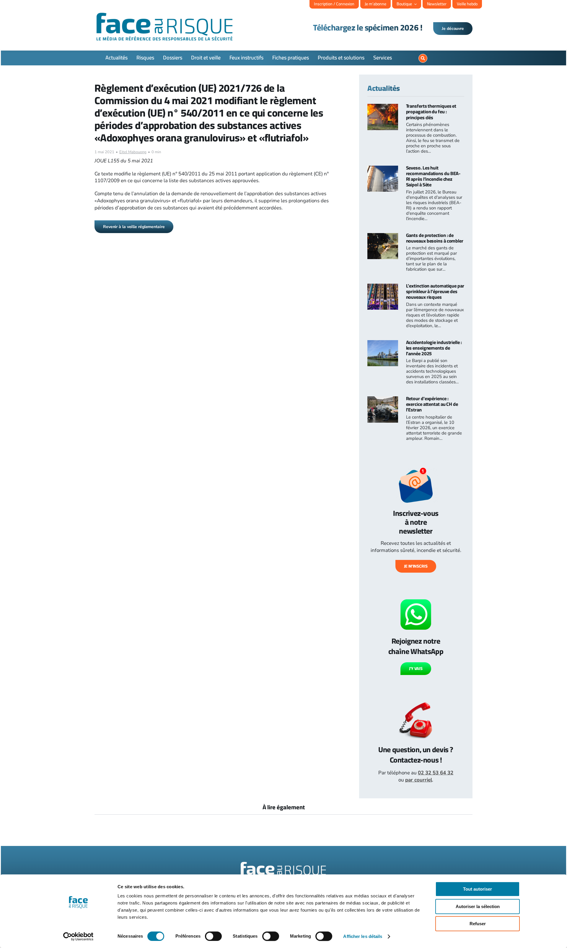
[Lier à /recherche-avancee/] (422, 58)
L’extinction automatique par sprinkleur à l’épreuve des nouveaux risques (435, 291)
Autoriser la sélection (478, 906)
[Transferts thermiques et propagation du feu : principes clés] (382, 107)
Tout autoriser (477, 889)
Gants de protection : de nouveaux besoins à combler (434, 238)
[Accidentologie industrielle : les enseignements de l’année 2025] (382, 343)
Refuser (478, 923)
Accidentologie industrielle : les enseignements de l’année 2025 (434, 348)
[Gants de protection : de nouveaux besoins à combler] (382, 236)
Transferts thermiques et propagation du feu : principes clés (431, 111)
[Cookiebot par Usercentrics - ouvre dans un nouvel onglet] (78, 936)
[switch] (213, 936)
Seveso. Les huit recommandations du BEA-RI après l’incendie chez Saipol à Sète (433, 176)
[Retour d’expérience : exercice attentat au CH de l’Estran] (382, 399)
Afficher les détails (362, 936)
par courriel (418, 779)
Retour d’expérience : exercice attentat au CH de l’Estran (432, 404)
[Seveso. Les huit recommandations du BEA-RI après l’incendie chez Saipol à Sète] (382, 169)
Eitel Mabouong (132, 152)
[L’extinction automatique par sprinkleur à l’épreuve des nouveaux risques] (382, 287)
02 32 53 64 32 (435, 772)
